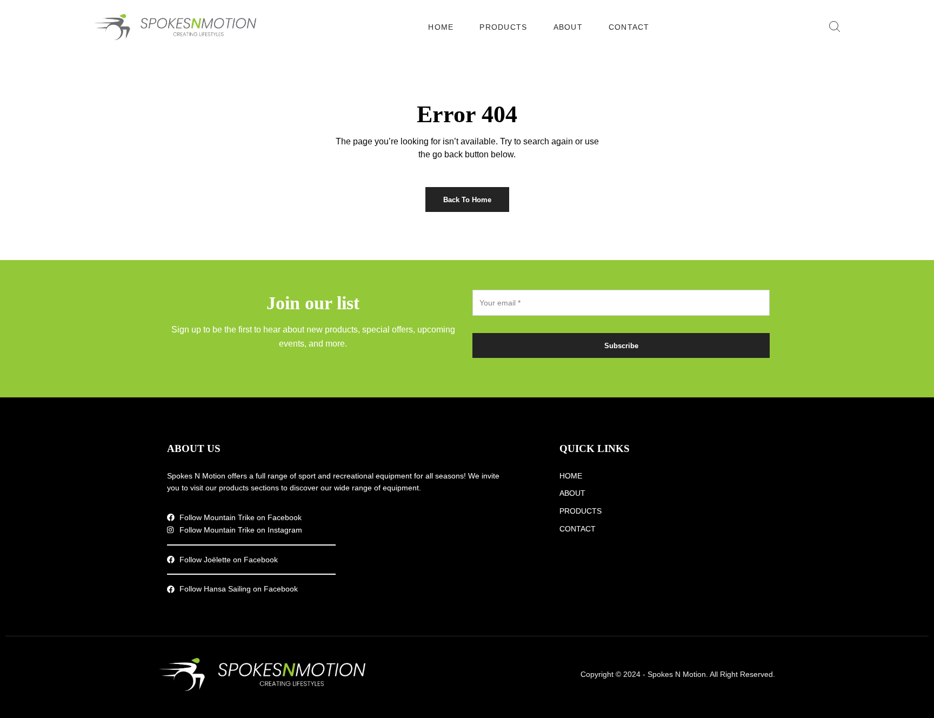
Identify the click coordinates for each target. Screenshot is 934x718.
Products (503, 27)
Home (440, 27)
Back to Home (467, 200)
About (568, 27)
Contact (629, 27)
